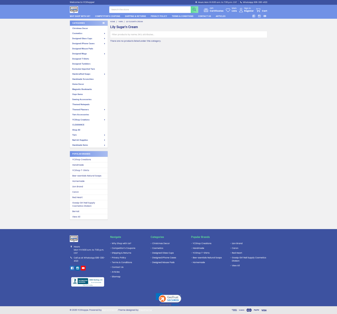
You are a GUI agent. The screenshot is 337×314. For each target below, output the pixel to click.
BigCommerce (109, 309)
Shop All (76, 130)
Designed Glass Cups (82, 38)
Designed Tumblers (81, 64)
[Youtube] (264, 16)
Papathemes (145, 309)
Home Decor (78, 84)
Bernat (75, 211)
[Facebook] (253, 16)
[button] (168, 299)
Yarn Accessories (80, 114)
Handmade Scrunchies (83, 79)
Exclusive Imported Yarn (83, 69)
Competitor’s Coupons (107, 16)
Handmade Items (80, 145)
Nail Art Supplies (80, 140)
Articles (221, 16)
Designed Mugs (79, 53)
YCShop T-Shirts (80, 170)
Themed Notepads (81, 104)
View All (76, 216)
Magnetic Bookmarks (82, 89)
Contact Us (204, 16)
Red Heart (77, 197)
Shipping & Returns (135, 16)
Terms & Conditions (182, 16)
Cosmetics (77, 33)
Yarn (74, 135)
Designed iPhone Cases (83, 43)
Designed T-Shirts (80, 59)
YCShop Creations (81, 120)
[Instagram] (259, 16)
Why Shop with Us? (80, 16)
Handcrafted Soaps (81, 74)
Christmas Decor (80, 28)
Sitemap (116, 276)
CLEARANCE (78, 125)
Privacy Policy (159, 16)
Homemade (78, 181)
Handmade (78, 164)
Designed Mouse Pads (82, 48)
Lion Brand (77, 186)
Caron (75, 191)
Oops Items (77, 94)
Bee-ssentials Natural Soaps (86, 175)
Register (249, 11)
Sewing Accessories (81, 99)
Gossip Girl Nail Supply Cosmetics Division (83, 204)
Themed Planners (80, 109)
